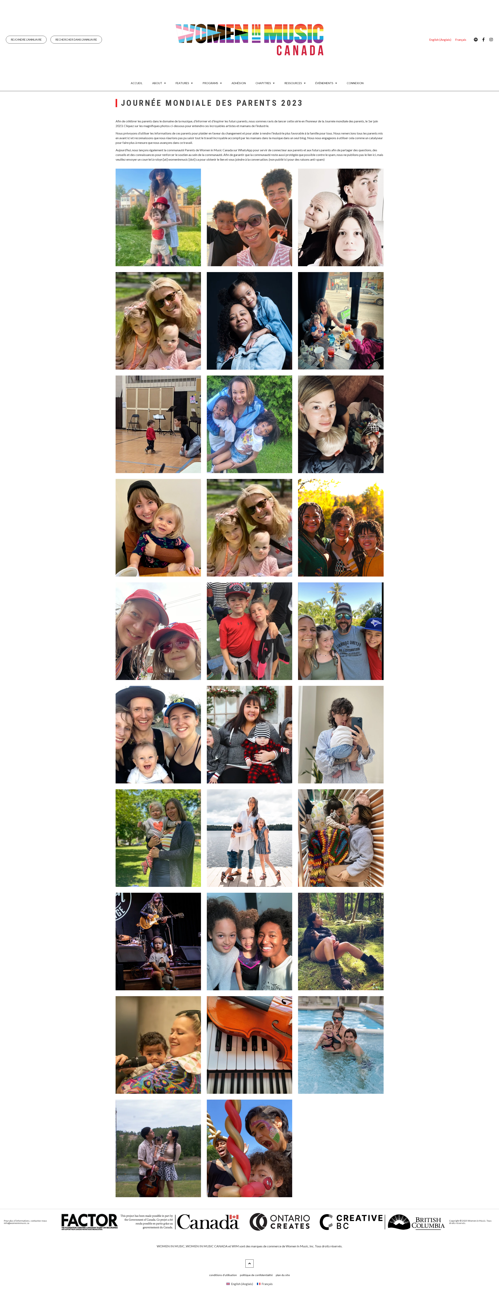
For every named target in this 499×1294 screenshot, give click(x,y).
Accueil (136, 83)
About (157, 83)
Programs (210, 83)
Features (182, 83)
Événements (324, 83)
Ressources (293, 83)
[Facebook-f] (483, 40)
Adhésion (239, 83)
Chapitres (263, 83)
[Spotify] (476, 40)
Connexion (355, 83)
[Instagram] (491, 40)
